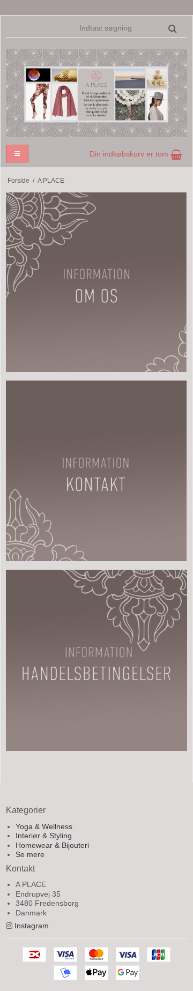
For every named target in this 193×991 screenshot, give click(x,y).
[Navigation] (17, 153)
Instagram (31, 925)
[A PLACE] (96, 93)
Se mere (30, 854)
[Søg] (172, 28)
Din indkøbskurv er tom (130, 154)
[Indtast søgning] (127, 28)
